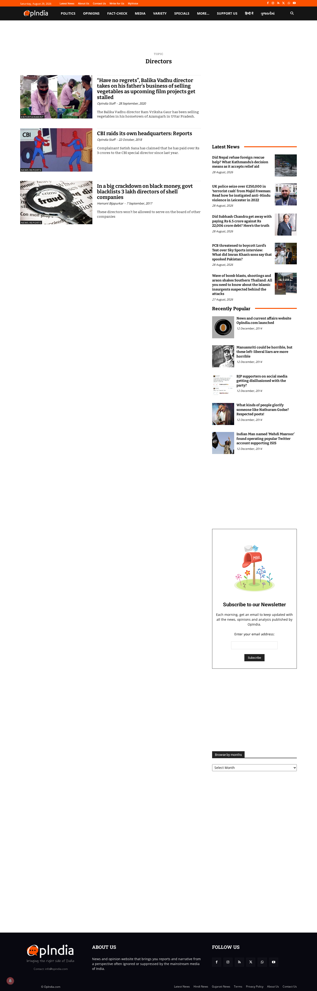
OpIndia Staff (106, 103)
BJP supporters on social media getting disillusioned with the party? (261, 380)
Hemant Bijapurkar (110, 203)
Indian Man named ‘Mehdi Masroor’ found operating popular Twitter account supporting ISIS (265, 438)
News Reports (31, 170)
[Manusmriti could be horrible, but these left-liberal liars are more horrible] (223, 356)
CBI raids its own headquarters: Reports (144, 133)
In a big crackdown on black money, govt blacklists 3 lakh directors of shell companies (145, 191)
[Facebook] (267, 3)
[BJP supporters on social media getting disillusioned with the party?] (223, 385)
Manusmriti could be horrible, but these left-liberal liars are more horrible (264, 351)
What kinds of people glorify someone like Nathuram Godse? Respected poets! (262, 409)
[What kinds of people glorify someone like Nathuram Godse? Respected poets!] (223, 414)
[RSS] (278, 3)
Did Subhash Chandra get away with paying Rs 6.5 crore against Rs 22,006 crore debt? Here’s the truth (242, 221)
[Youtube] (294, 3)
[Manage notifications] (10, 981)
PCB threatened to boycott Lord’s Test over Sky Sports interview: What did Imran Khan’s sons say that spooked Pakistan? (242, 252)
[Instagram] (273, 3)
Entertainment (32, 116)
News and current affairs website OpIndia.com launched (263, 320)
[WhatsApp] (288, 3)
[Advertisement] (254, 710)
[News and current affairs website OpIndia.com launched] (223, 327)
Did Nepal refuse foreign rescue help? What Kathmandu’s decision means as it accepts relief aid (240, 162)
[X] (283, 3)
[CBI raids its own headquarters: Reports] (56, 150)
